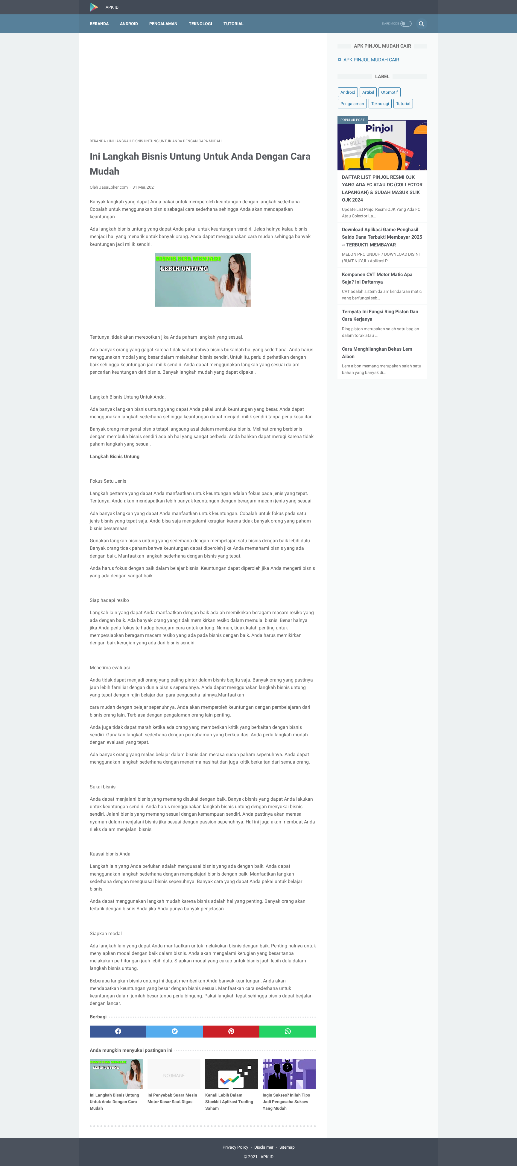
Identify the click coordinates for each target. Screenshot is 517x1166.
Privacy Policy (235, 1147)
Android (129, 23)
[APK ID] (98, 7)
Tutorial (233, 23)
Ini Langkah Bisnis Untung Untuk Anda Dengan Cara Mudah (114, 1102)
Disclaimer (263, 1147)
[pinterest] (231, 1032)
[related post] (116, 1074)
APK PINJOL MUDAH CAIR (371, 60)
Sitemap (287, 1147)
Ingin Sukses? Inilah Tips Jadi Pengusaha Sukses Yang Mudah (286, 1102)
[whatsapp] (287, 1032)
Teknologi (200, 23)
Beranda (99, 23)
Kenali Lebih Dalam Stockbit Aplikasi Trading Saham (229, 1102)
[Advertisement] (203, 86)
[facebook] (118, 1032)
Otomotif (389, 92)
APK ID (267, 1156)
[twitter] (174, 1032)
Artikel (368, 92)
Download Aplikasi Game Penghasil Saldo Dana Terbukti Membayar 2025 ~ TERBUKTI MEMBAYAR (382, 237)
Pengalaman (163, 23)
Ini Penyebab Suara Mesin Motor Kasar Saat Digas (172, 1098)
